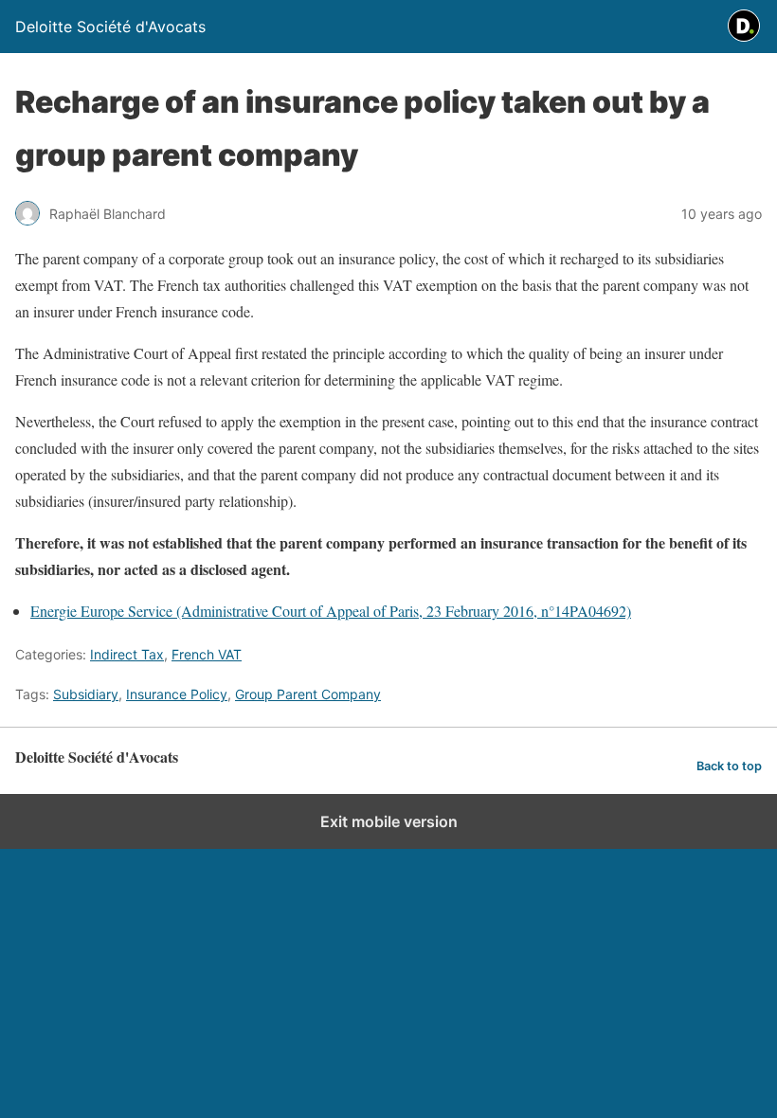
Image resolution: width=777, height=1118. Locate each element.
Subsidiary (85, 694)
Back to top (729, 766)
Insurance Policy (176, 694)
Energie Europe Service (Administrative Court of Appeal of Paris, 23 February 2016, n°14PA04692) (330, 611)
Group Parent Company (308, 694)
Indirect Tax (127, 654)
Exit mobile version (389, 821)
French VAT (207, 654)
